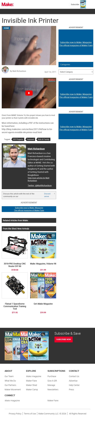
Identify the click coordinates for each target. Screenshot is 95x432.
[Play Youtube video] (29, 93)
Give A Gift (52, 380)
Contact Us (74, 376)
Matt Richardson (36, 148)
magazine (33, 376)
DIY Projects (18, 139)
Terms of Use (30, 413)
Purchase (52, 376)
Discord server (47, 195)
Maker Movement (13, 389)
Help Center (74, 385)
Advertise (73, 380)
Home (6, 28)
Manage (51, 385)
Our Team (9, 376)
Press (71, 389)
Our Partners (10, 385)
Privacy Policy (15, 413)
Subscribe (75, 4)
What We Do (10, 380)
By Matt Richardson (18, 71)
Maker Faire (31, 380)
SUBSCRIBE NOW (63, 339)
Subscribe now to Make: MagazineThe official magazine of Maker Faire (29, 209)
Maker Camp (32, 389)
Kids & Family (43, 139)
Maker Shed (31, 385)
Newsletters (53, 389)
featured (30, 139)
